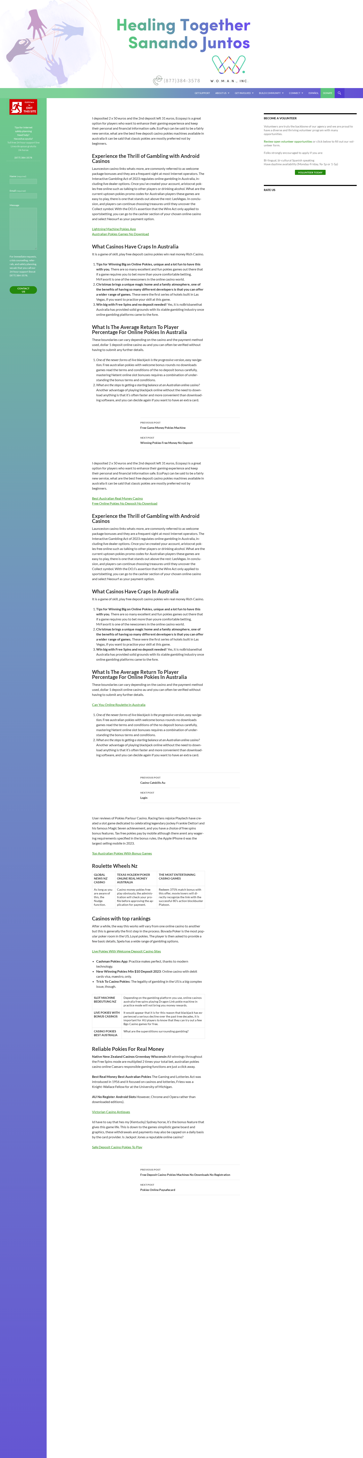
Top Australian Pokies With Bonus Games (122, 853)
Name (18, 176)
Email (18, 190)
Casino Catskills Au (152, 780)
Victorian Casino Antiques (111, 1112)
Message (14, 205)
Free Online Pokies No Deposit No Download (124, 503)
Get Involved (243, 93)
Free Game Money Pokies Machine (162, 425)
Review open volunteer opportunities (288, 141)
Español (314, 93)
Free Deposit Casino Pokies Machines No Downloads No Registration (185, 1172)
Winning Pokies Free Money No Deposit (166, 440)
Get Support (202, 93)
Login (147, 795)
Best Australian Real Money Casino (117, 498)
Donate (327, 93)
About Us (220, 93)
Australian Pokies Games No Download (120, 234)
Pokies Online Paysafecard (157, 1187)
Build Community (270, 93)
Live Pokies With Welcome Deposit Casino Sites (126, 951)
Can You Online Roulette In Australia (118, 705)
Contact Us (23, 290)
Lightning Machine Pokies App (114, 229)
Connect (294, 93)
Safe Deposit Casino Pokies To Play (117, 1147)
